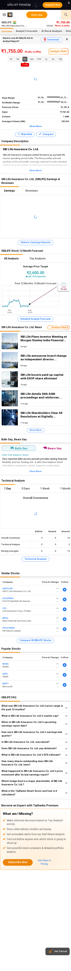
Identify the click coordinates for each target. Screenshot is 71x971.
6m (32, 59)
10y (60, 59)
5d (18, 59)
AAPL (5, 673)
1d (10, 59)
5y (53, 59)
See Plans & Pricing (44, 862)
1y (46, 59)
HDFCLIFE (7, 588)
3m (24, 60)
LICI (4, 608)
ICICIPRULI (8, 598)
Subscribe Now (17, 862)
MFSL (5, 618)
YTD (39, 59)
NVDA (5, 664)
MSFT (5, 683)
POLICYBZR (8, 628)
